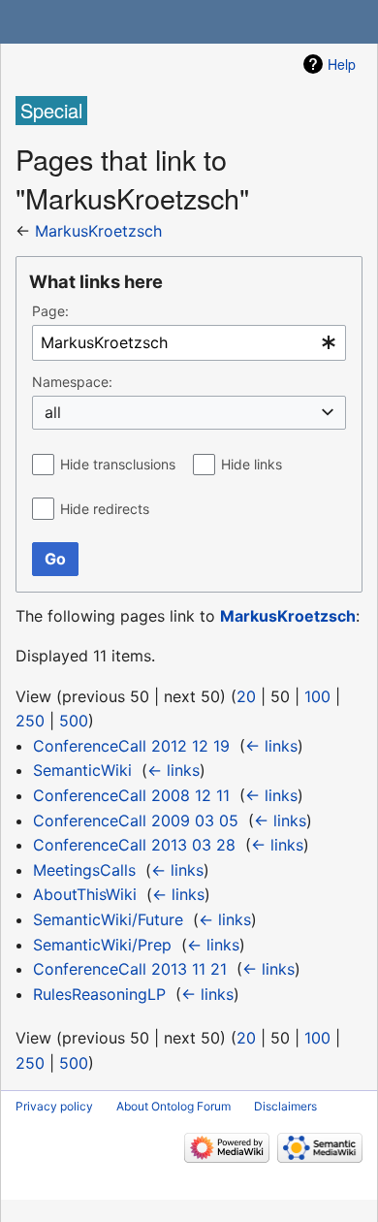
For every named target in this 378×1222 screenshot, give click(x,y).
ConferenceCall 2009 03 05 (135, 820)
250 (30, 720)
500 (73, 720)
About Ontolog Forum (173, 1106)
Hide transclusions (117, 464)
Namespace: (72, 381)
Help (342, 64)
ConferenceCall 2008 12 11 (131, 795)
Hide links (251, 464)
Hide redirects (104, 508)
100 (317, 696)
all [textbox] (53, 412)
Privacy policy (54, 1106)
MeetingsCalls (84, 870)
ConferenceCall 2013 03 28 (134, 844)
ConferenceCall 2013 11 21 (130, 969)
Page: (50, 311)
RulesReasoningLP (99, 994)
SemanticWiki (82, 770)
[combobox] (189, 343)
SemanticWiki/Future (108, 919)
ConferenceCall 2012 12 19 (131, 746)
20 (246, 696)
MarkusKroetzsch (98, 231)
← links (271, 746)
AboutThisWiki (85, 894)
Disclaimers (285, 1106)
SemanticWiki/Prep (102, 944)
